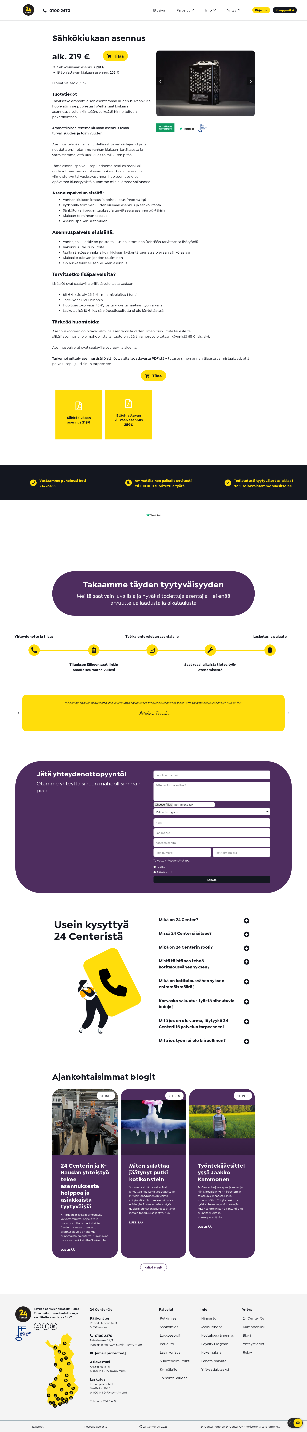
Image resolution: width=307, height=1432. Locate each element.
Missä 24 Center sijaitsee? (185, 932)
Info (208, 10)
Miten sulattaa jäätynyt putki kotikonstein (149, 1172)
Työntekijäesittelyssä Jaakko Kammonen (221, 1172)
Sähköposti (164, 872)
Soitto (161, 866)
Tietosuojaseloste (95, 1426)
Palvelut (183, 10)
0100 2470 (59, 10)
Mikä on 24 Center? (178, 919)
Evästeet (38, 1426)
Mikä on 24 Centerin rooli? (186, 946)
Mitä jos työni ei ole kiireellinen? (192, 1040)
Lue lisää (68, 1249)
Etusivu (159, 10)
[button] (160, 81)
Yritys (231, 10)
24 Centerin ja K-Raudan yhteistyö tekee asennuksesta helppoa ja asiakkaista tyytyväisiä (85, 1185)
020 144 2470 (101, 1392)
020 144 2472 (101, 1370)
